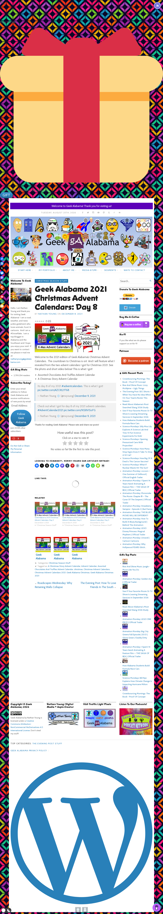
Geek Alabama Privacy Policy (29, 750)
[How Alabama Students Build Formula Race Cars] (125, 662)
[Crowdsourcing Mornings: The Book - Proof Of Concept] (125, 690)
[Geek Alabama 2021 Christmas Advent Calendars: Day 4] (74, 509)
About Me (68, 270)
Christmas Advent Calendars (97, 569)
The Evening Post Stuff (47, 743)
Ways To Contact (134, 270)
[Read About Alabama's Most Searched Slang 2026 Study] (125, 603)
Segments (110, 270)
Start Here (24, 270)
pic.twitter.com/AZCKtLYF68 (53, 390)
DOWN (85, 910)
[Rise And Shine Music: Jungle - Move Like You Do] (125, 563)
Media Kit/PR (89, 270)
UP (78, 910)
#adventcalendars (72, 386)
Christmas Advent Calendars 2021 (50, 572)
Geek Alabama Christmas (78, 572)
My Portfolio (47, 270)
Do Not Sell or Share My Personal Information (20, 448)
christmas (78, 569)
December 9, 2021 (85, 395)
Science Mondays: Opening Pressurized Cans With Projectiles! (135, 442)
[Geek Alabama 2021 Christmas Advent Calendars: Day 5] (102, 509)
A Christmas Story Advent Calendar (64, 566)
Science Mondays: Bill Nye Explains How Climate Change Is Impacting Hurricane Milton (137, 681)
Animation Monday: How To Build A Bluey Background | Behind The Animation (135, 521)
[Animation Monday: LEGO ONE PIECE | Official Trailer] (125, 616)
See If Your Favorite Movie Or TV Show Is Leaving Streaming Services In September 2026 (137, 413)
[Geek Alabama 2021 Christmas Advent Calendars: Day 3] (47, 509)
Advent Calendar (89, 566)
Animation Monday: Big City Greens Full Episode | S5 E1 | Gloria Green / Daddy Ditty (135, 634)
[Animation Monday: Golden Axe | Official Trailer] (125, 575)
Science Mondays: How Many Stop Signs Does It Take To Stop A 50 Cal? (137, 451)
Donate (132, 308)
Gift (6, 195)
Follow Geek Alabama (21, 418)
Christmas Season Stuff (51, 281)
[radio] (64, 443)
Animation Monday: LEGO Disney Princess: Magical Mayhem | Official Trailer (134, 531)
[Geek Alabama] (81, 242)
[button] (6, 910)
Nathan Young (47, 314)
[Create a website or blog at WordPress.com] (51, 750)
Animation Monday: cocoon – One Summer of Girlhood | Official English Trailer (136, 474)
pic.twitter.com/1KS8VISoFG (80, 410)
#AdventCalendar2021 (50, 410)
